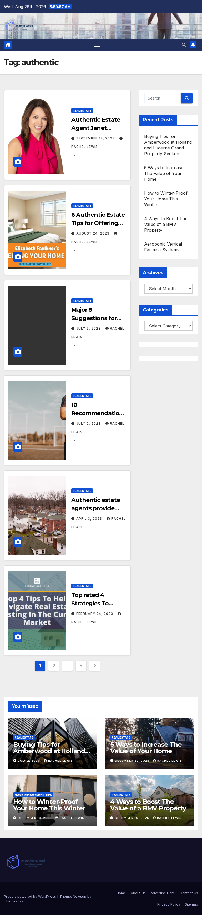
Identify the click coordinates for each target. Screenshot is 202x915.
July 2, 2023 (89, 423)
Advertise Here (162, 893)
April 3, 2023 (89, 519)
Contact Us (189, 893)
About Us (138, 893)
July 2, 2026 (29, 760)
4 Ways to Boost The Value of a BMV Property (166, 224)
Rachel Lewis (60, 760)
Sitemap (191, 904)
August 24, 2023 (93, 233)
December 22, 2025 (132, 760)
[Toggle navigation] (96, 45)
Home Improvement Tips (33, 794)
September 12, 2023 (96, 138)
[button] (184, 44)
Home (121, 893)
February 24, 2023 (95, 614)
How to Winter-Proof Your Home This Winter (166, 198)
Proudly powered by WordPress (30, 896)
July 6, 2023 (89, 328)
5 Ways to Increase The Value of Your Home (164, 173)
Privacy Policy (168, 904)
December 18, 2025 (35, 818)
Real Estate (82, 110)
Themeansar (14, 901)
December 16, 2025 (132, 818)
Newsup (79, 896)
